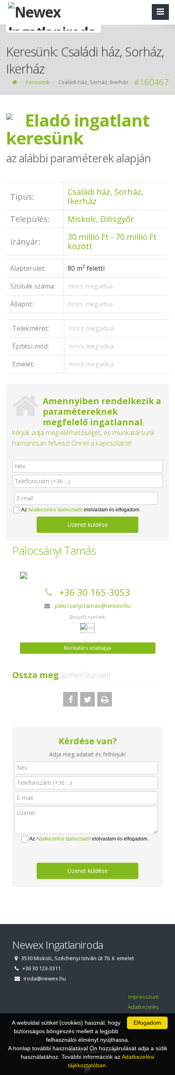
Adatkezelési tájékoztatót (55, 510)
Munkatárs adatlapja (87, 647)
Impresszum (143, 996)
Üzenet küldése (88, 524)
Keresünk (38, 82)
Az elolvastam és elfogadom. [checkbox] (80, 510)
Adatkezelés (143, 1006)
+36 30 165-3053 (94, 592)
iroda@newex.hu (45, 978)
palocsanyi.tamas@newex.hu (93, 606)
